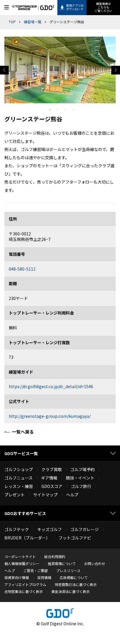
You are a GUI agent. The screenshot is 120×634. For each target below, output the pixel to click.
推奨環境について (62, 563)
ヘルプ (72, 495)
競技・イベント (80, 478)
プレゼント (14, 495)
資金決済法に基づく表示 (70, 591)
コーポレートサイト (20, 556)
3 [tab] (63, 107)
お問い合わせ (94, 563)
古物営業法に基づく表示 (23, 591)
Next (115, 70)
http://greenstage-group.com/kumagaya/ (50, 416)
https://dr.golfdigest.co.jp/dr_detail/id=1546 (51, 386)
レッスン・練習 (18, 486)
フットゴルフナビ (75, 538)
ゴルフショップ (18, 469)
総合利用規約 (54, 556)
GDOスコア (51, 486)
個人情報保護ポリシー (21, 563)
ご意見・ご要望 (35, 570)
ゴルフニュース (18, 478)
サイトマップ (45, 495)
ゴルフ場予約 (82, 469)
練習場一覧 (32, 21)
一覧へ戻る (23, 431)
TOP (12, 21)
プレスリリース (68, 570)
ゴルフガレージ (84, 529)
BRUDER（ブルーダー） (27, 538)
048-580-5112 (22, 269)
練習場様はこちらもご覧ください (103, 7)
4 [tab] (71, 107)
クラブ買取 (51, 469)
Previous (4, 70)
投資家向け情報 (16, 577)
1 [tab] (48, 107)
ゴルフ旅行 (81, 486)
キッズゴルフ (49, 529)
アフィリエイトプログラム (25, 584)
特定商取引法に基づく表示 (76, 584)
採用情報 (44, 577)
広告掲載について (74, 577)
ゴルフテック (16, 529)
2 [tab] (56, 107)
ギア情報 (49, 478)
